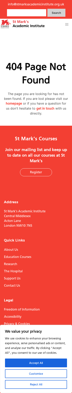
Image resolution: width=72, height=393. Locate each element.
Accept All (36, 363)
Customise (36, 373)
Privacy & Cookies (17, 324)
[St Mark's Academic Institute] (22, 27)
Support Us (12, 278)
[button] (67, 24)
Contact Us (12, 285)
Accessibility (12, 317)
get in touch (45, 108)
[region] (36, 359)
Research (10, 264)
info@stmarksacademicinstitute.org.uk (36, 4)
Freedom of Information (22, 309)
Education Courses (17, 257)
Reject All (36, 384)
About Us (11, 250)
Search (56, 12)
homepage (14, 103)
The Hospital (13, 271)
